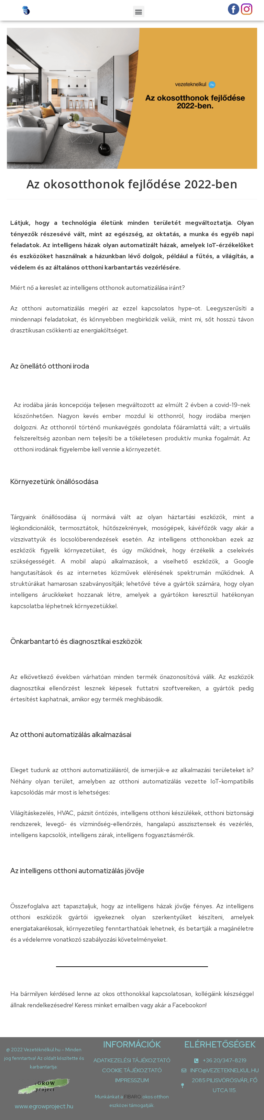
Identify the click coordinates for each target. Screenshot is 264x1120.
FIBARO (133, 1097)
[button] (138, 11)
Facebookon (189, 1005)
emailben (127, 1005)
